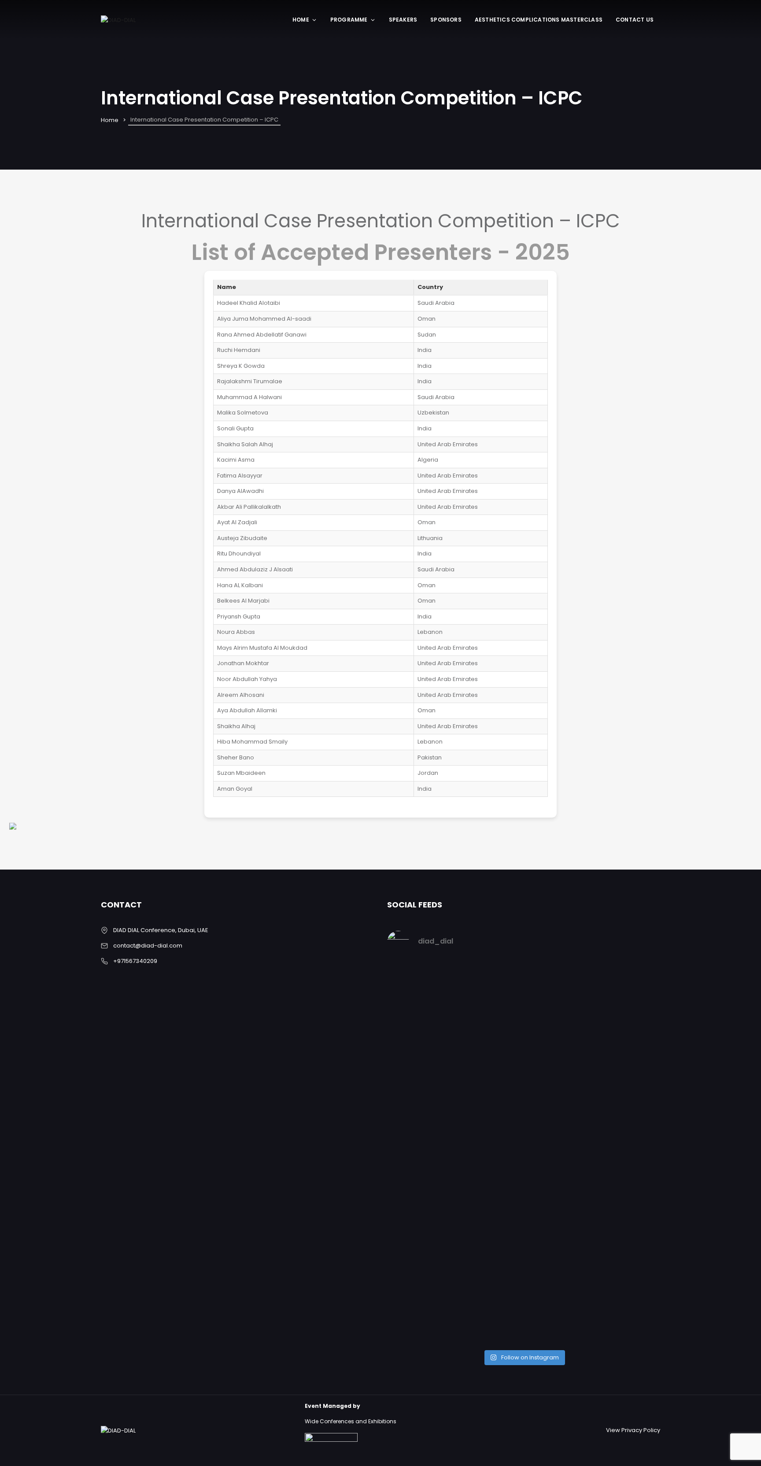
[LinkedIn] (23, 733)
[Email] (23, 764)
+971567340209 (135, 961)
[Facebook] (23, 640)
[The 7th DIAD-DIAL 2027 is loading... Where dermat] (419, 1026)
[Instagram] (23, 671)
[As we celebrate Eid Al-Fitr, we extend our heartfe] (489, 1055)
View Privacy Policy (633, 1430)
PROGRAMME (349, 19)
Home (300, 19)
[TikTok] (23, 826)
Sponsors (446, 19)
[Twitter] (23, 702)
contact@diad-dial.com (147, 945)
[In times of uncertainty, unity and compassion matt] (558, 1060)
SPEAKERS (403, 19)
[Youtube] (23, 795)
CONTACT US (635, 19)
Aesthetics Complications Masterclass (538, 19)
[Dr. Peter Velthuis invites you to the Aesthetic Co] (628, 1153)
